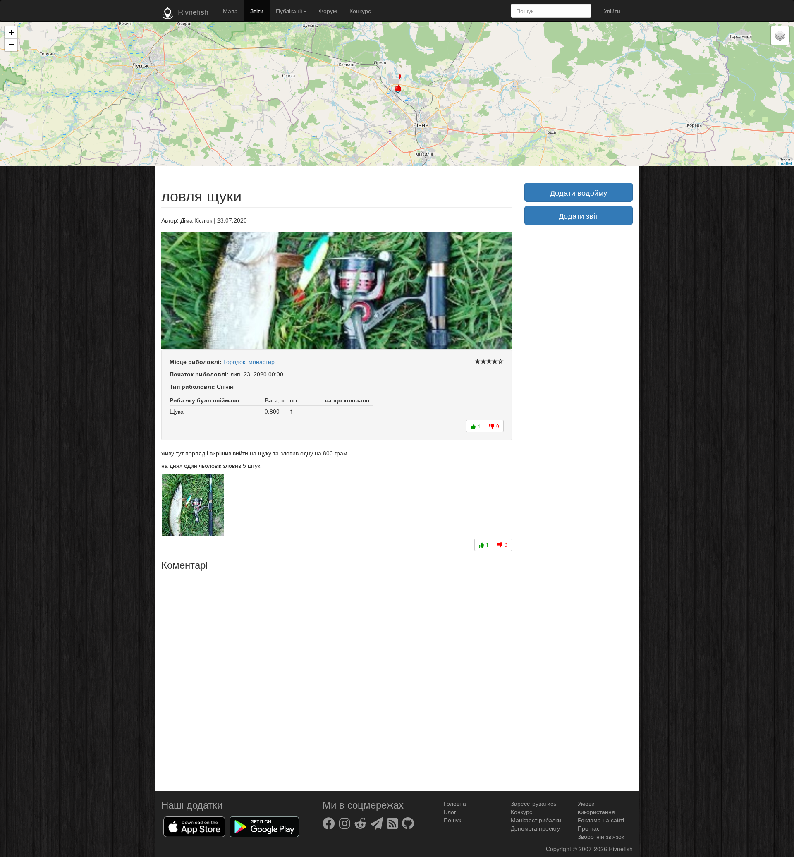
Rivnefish (621, 849)
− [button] (11, 45)
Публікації (289, 11)
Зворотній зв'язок (601, 836)
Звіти (256, 11)
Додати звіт (578, 215)
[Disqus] (336, 677)
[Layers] (780, 35)
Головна (455, 803)
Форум (328, 11)
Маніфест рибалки (536, 820)
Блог (450, 811)
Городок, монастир (249, 361)
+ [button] (11, 32)
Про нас (589, 828)
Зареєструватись (533, 803)
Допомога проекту (535, 828)
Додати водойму (578, 192)
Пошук (452, 820)
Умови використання (596, 807)
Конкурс (360, 11)
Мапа (230, 11)
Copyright (559, 849)
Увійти (612, 11)
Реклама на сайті (601, 820)
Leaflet (785, 163)
